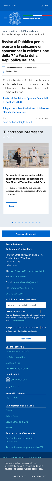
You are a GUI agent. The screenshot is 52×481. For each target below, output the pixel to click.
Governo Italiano (10, 5)
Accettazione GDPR (15, 311)
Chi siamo (10, 410)
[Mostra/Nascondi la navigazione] (6, 18)
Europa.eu (15, 386)
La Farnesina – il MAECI (17, 351)
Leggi (13, 205)
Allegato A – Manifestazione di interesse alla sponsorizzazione (26, 110)
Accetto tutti (39, 476)
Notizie (14, 31)
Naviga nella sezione (26, 234)
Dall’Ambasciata (28, 31)
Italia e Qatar (12, 416)
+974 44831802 (36, 270)
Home (4, 31)
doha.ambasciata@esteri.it (17, 122)
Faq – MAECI (12, 397)
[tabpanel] (26, 181)
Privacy (13, 320)
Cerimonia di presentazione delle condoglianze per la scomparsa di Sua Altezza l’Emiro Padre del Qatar (26, 178)
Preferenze (19, 476)
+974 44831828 (17, 270)
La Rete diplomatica (15, 357)
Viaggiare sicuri (13, 363)
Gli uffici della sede (15, 293)
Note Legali (20, 320)
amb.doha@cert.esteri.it (22, 288)
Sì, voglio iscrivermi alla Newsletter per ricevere (26, 327)
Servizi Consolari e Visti (17, 421)
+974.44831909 (18, 276)
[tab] (12, 222)
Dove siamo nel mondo (17, 368)
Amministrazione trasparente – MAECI (24, 447)
